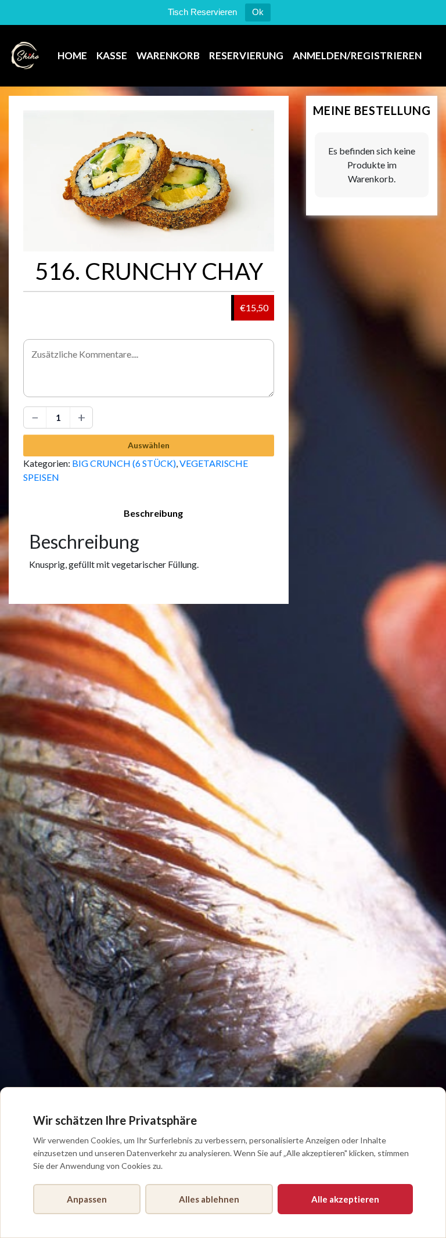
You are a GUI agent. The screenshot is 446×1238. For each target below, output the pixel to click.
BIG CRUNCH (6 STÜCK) (124, 463)
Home (72, 55)
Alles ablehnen (209, 1199)
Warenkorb (168, 55)
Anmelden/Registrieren (357, 55)
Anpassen (87, 1199)
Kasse (111, 55)
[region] (223, 1162)
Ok (258, 12)
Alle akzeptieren (345, 1199)
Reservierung (246, 55)
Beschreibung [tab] (153, 513)
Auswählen (149, 445)
